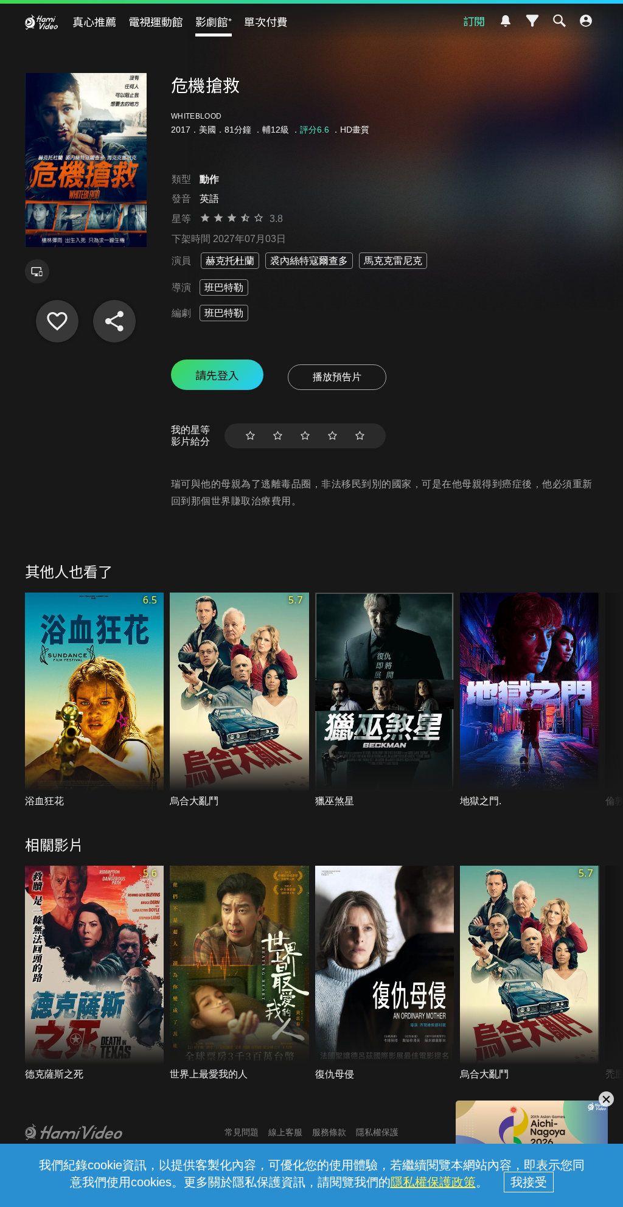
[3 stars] (305, 435)
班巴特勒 (223, 287)
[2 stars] (277, 435)
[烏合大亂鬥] (239, 700)
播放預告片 (337, 377)
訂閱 (474, 21)
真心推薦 (94, 21)
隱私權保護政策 (433, 1182)
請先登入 (217, 375)
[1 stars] (250, 435)
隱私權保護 (377, 1132)
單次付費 (266, 21)
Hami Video (41, 22)
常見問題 (241, 1132)
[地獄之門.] (529, 700)
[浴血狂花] (94, 700)
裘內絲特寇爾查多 (309, 261)
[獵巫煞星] (384, 700)
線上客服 (285, 1132)
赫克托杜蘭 (230, 261)
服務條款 (329, 1132)
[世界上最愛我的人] (239, 973)
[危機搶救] (57, 321)
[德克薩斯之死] (94, 973)
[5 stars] (360, 435)
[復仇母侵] (384, 973)
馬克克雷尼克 (393, 261)
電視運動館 (155, 21)
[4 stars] (332, 435)
